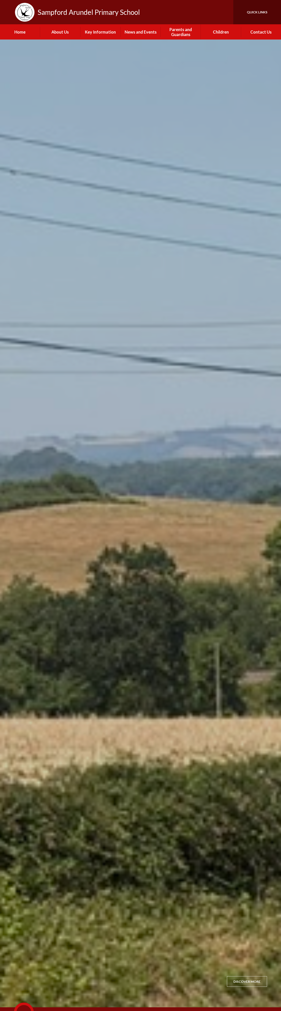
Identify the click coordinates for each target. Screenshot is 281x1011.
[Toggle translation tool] (211, 12)
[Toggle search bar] (226, 12)
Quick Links (257, 12)
